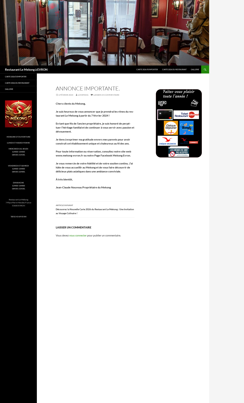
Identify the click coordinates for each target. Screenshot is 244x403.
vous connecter (78, 235)
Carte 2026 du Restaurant (174, 69)
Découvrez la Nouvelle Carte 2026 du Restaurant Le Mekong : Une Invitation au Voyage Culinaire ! (95, 209)
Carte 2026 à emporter (147, 69)
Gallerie (195, 69)
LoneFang (83, 95)
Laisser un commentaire (106, 95)
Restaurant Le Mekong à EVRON (26, 69)
